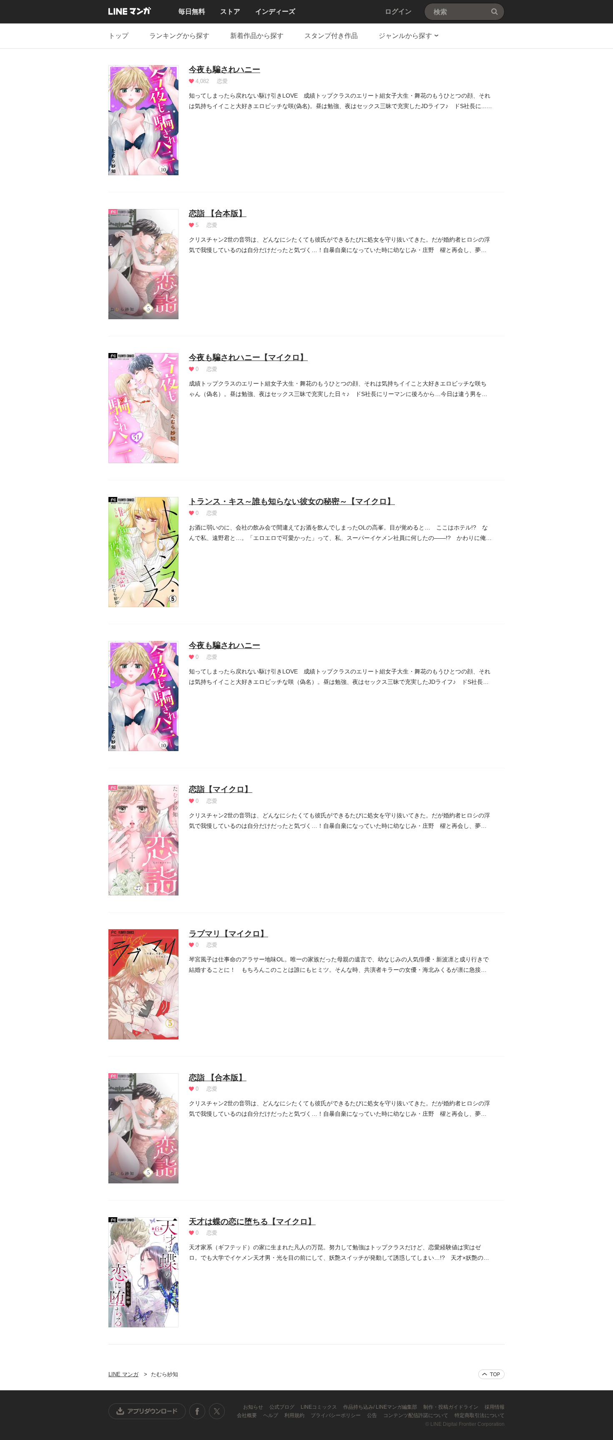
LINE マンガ (129, 11)
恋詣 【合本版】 (217, 213)
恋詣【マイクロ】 (220, 789)
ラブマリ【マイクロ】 (228, 933)
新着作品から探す (257, 35)
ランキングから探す (179, 35)
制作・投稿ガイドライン (451, 1407)
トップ (118, 35)
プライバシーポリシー (336, 1415)
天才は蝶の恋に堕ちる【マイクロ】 (252, 1221)
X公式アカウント (217, 1411)
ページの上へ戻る (491, 1374)
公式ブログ (282, 1407)
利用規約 (295, 1415)
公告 (372, 1415)
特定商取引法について (480, 1415)
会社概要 (247, 1415)
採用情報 (495, 1407)
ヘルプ (271, 1415)
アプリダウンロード (147, 1411)
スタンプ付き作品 (331, 35)
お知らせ (253, 1407)
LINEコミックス (319, 1407)
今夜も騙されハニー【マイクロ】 (248, 357)
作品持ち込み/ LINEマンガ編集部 (380, 1407)
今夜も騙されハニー (224, 69)
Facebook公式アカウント (197, 1411)
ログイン (398, 11)
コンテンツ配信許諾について (416, 1415)
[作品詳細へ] (143, 120)
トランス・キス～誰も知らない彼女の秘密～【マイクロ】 (292, 501)
